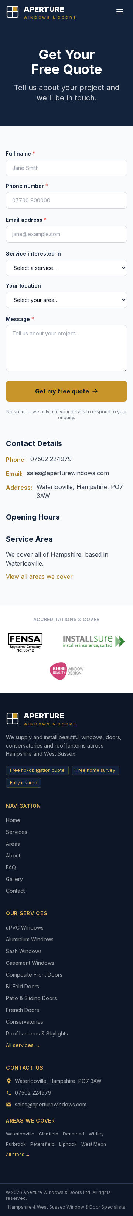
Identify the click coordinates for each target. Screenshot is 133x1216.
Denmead (73, 1134)
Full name (20, 153)
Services (16, 832)
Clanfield (48, 1134)
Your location (23, 285)
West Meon (93, 1144)
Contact (15, 891)
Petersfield (42, 1144)
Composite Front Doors (34, 974)
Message (20, 319)
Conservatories (24, 1022)
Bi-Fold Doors (22, 986)
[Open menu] (119, 11)
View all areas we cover (39, 576)
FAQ (11, 867)
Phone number (27, 186)
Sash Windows (24, 951)
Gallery (14, 879)
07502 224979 (51, 459)
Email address (26, 220)
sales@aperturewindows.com (68, 473)
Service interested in (33, 253)
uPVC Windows (25, 927)
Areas (13, 844)
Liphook (68, 1144)
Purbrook (16, 1144)
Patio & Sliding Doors (31, 998)
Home (13, 820)
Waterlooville (20, 1134)
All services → (23, 1045)
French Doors (22, 1010)
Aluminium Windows (30, 939)
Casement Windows (30, 963)
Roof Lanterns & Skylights (37, 1033)
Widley (96, 1134)
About (13, 855)
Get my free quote (62, 391)
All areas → (18, 1154)
